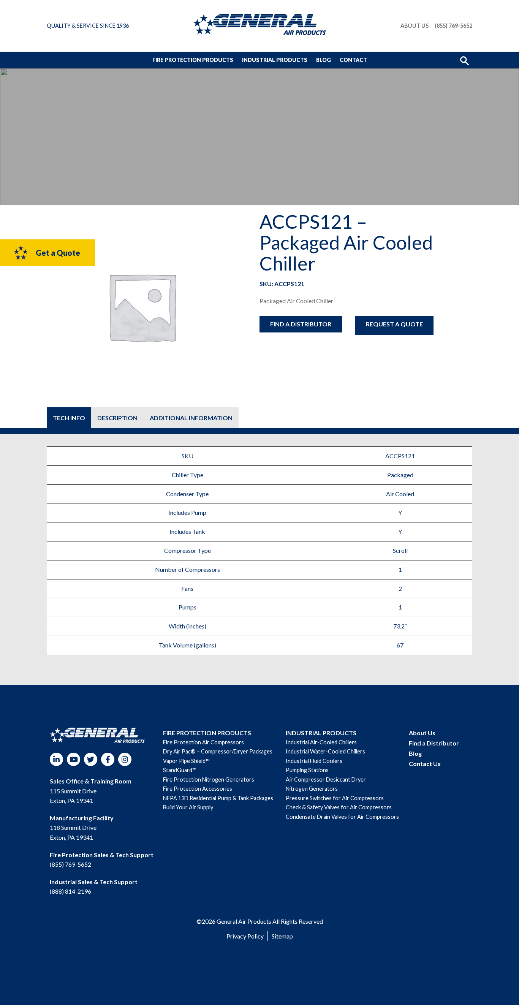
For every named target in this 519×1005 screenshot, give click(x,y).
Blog (323, 60)
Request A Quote (394, 324)
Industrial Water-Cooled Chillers (325, 751)
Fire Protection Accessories (197, 788)
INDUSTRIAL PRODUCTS (321, 732)
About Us (414, 26)
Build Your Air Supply (188, 807)
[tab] (69, 417)
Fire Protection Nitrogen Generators (208, 779)
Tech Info (69, 417)
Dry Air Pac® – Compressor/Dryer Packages (217, 751)
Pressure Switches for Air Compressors (335, 798)
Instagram (124, 759)
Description (117, 417)
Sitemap (282, 936)
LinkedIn (56, 759)
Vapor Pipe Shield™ (186, 761)
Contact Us (425, 763)
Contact (353, 60)
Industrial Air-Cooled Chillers (321, 742)
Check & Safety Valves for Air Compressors (339, 807)
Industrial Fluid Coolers (314, 761)
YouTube (73, 759)
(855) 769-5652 (453, 26)
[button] (464, 60)
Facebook (107, 759)
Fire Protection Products (192, 60)
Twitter (90, 759)
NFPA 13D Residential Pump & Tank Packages (218, 798)
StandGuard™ (179, 770)
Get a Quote (58, 252)
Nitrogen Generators (312, 788)
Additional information (191, 417)
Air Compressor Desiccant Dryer (326, 779)
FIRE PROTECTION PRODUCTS (207, 732)
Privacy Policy (245, 936)
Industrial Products (274, 60)
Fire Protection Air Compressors (203, 742)
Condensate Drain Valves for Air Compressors (342, 816)
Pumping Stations (307, 770)
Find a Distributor (300, 324)
